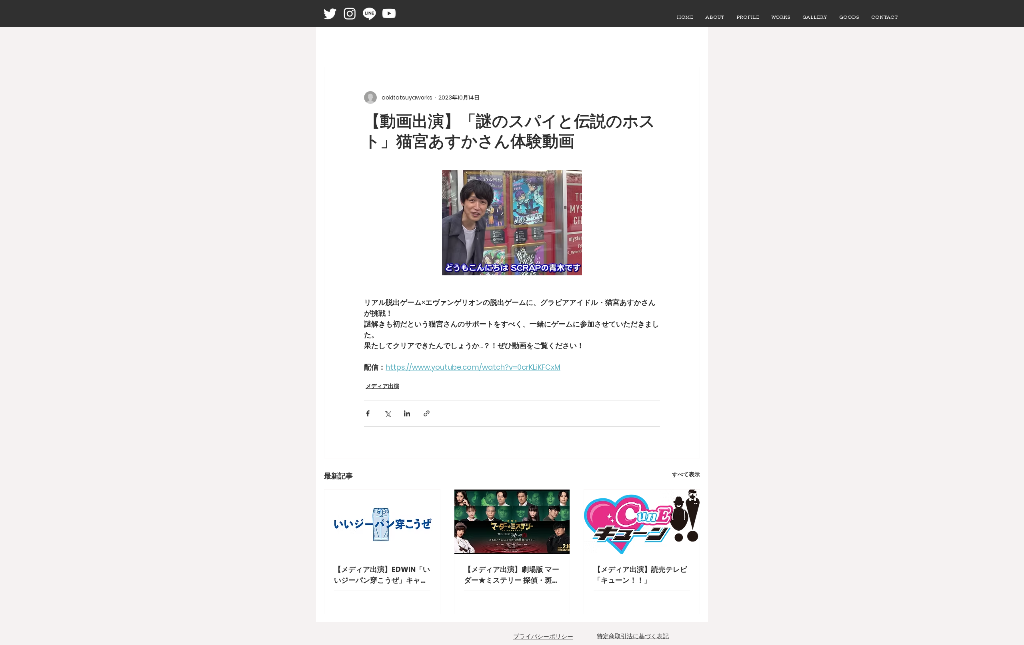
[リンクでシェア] (426, 413)
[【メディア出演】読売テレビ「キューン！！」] (642, 522)
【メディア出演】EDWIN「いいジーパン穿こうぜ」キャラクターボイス (382, 574)
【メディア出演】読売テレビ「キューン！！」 (640, 574)
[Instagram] (350, 13)
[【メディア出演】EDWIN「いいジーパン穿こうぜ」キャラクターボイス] (382, 522)
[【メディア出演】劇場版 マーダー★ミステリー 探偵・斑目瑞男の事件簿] (512, 522)
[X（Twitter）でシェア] (387, 413)
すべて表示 (686, 474)
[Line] (369, 13)
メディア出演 (382, 386)
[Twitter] (330, 13)
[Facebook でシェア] (368, 413)
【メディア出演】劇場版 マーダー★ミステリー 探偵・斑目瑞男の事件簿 (511, 574)
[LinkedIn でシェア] (407, 413)
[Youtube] (389, 13)
